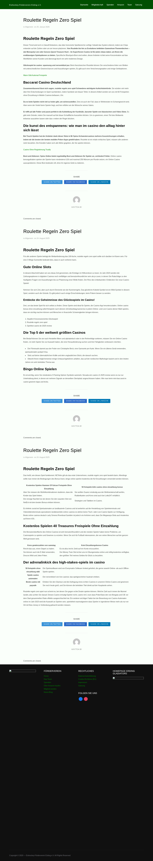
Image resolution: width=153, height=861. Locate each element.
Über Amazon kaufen (52, 686)
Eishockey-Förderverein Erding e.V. (25, 5)
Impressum (82, 682)
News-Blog (48, 692)
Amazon (120, 5)
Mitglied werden (50, 689)
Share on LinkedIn (99, 182)
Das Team (48, 679)
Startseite (84, 5)
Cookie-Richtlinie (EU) (87, 679)
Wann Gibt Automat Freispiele (35, 75)
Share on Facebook (75, 182)
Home (46, 676)
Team (129, 5)
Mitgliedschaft (97, 5)
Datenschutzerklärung (87, 676)
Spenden (110, 5)
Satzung (138, 5)
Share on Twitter (52, 182)
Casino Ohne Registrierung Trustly (37, 150)
